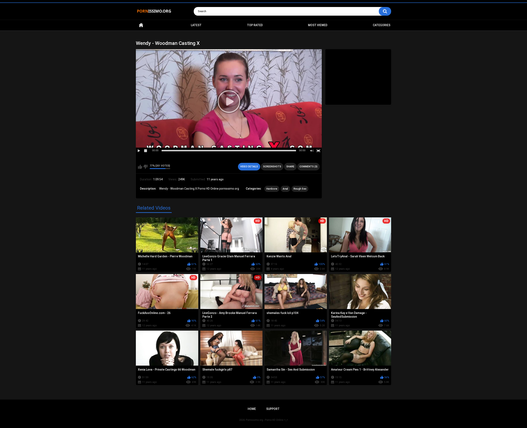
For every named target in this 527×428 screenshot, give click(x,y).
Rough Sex (300, 188)
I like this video (140, 167)
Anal (285, 188)
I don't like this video (145, 167)
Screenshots (272, 166)
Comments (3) (308, 166)
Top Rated (255, 25)
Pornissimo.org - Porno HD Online (264, 420)
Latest (196, 25)
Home (141, 25)
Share (290, 166)
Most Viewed (317, 25)
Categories (381, 25)
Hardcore (271, 188)
